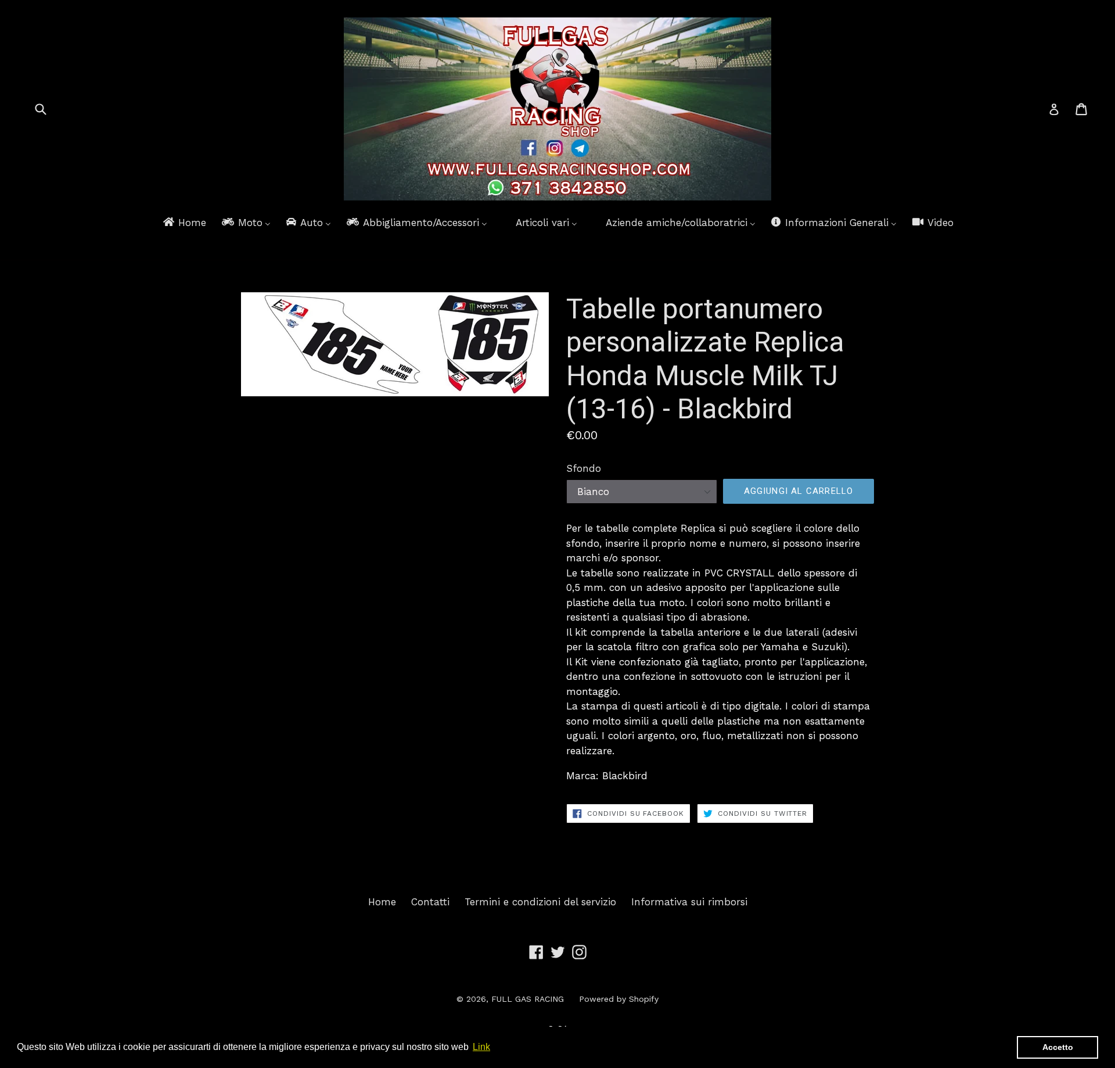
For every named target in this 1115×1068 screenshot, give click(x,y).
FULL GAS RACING (527, 999)
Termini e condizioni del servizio (540, 902)
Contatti (430, 902)
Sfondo (583, 468)
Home (382, 902)
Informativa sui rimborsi (689, 902)
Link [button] (481, 1047)
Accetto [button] (1057, 1047)
